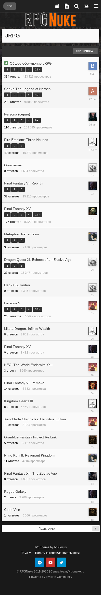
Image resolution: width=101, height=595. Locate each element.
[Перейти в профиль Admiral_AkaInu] (92, 91)
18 (37, 309)
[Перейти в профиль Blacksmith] (92, 385)
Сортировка (85, 51)
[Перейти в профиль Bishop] (92, 476)
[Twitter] (61, 562)
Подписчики (46, 528)
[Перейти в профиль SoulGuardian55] (92, 167)
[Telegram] (39, 562)
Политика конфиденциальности (57, 553)
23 (37, 69)
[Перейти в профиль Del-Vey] (92, 186)
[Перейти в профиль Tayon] (92, 236)
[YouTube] (50, 562)
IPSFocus (60, 547)
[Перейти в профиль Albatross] (92, 305)
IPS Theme (42, 547)
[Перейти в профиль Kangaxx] (92, 211)
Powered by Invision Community (50, 577)
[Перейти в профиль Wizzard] (92, 142)
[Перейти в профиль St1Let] (92, 439)
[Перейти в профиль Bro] (92, 66)
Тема (25, 553)
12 (37, 214)
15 (37, 94)
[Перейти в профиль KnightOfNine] (92, 117)
